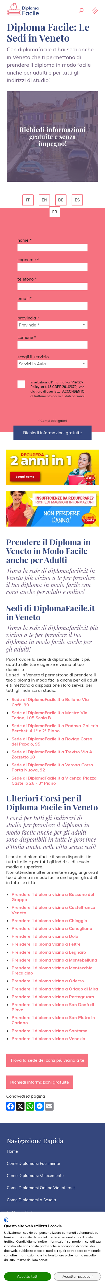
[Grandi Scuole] (23, 9)
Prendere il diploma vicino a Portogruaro (53, 996)
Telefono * (27, 279)
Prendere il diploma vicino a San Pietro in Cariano (53, 1020)
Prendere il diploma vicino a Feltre (46, 944)
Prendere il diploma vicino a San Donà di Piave (53, 1007)
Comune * (27, 337)
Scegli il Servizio (33, 356)
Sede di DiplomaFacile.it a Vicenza (54, 780)
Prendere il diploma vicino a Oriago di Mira (55, 989)
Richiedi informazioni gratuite (39, 1082)
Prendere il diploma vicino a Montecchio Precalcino (52, 970)
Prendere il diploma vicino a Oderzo (48, 980)
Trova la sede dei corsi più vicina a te (47, 1060)
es (77, 200)
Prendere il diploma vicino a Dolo (45, 936)
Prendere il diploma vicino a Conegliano (52, 928)
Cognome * (28, 259)
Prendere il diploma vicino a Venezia (48, 1038)
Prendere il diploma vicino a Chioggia (49, 920)
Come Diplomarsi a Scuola (31, 1199)
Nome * (25, 240)
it (28, 200)
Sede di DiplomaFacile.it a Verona (52, 767)
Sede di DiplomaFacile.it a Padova (55, 728)
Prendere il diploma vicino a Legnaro (49, 952)
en (44, 200)
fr (54, 211)
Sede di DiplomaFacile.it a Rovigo (52, 741)
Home (12, 1151)
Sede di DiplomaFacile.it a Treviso (52, 754)
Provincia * (28, 318)
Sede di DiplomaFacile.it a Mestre (50, 715)
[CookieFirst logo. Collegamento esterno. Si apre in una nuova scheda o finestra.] (6, 1220)
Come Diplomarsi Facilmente (33, 1163)
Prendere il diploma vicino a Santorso (49, 1030)
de (61, 200)
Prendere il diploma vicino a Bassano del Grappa (53, 897)
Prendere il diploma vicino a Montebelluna (54, 960)
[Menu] (94, 11)
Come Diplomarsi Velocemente (35, 1175)
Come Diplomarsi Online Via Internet (41, 1187)
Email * (25, 298)
